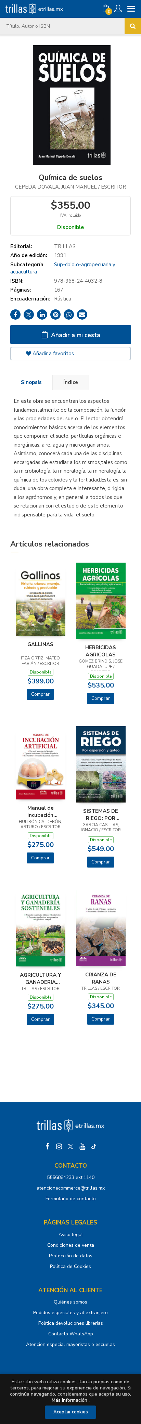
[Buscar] (133, 26)
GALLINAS (40, 644)
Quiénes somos (70, 1302)
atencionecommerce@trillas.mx (71, 1188)
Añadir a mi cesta (74, 335)
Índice (70, 382)
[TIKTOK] (94, 1146)
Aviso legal (71, 1234)
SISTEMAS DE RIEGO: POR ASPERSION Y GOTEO (100, 814)
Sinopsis (31, 382)
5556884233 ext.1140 (70, 1177)
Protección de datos (70, 1256)
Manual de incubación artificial (40, 811)
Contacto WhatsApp (70, 1334)
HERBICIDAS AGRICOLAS (100, 651)
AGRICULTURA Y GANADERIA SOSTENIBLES (40, 978)
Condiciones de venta (70, 1245)
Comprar (40, 694)
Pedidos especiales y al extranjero (70, 1312)
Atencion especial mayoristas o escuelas (70, 1344)
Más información (69, 1400)
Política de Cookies (70, 1266)
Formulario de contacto (71, 1198)
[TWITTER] (70, 1146)
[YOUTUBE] (82, 1146)
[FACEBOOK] (47, 1146)
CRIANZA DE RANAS (100, 978)
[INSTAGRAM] (59, 1146)
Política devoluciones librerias (70, 1323)
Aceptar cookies (70, 1412)
